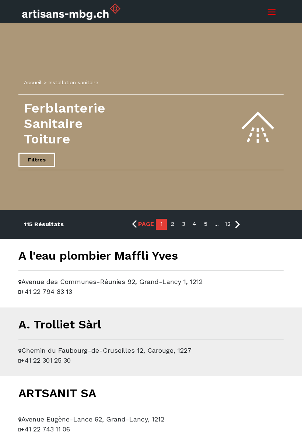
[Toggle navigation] (271, 11)
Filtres (37, 160)
